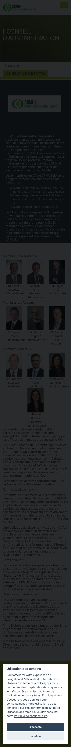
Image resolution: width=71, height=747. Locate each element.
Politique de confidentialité (30, 715)
